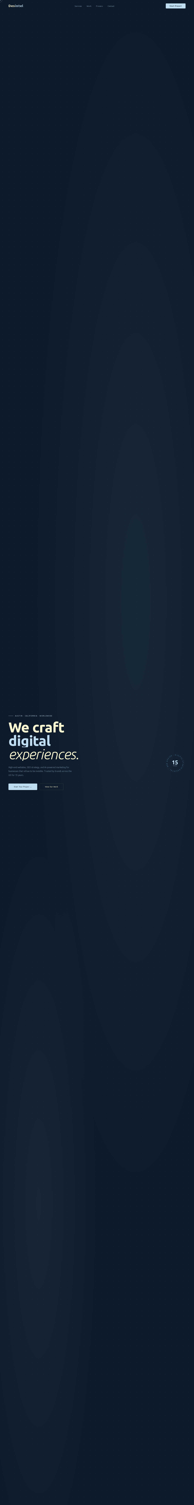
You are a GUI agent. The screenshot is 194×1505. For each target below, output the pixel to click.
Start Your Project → (23, 787)
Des (15, 6)
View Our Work (51, 787)
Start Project (176, 6)
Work (89, 6)
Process (99, 6)
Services (78, 6)
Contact (111, 6)
